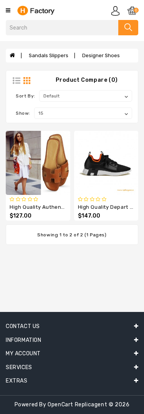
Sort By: (25, 96)
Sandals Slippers (48, 55)
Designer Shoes (101, 55)
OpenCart (60, 404)
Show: (23, 113)
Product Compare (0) (87, 80)
